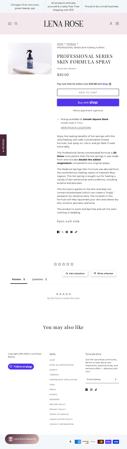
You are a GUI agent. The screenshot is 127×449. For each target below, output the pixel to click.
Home (60, 44)
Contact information (62, 424)
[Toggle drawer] (10, 24)
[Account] (111, 23)
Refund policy (58, 404)
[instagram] (91, 389)
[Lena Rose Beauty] (63, 23)
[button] (76, 232)
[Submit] (115, 379)
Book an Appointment (62, 365)
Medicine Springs (66, 69)
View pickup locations (76, 128)
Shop (52, 360)
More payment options (88, 110)
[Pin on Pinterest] (67, 232)
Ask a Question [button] (77, 273)
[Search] (16, 23)
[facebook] (86, 389)
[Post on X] (62, 232)
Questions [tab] (37, 279)
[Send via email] (71, 232)
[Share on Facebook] (58, 232)
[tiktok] (96, 389)
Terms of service (59, 414)
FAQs (52, 385)
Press (53, 389)
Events (53, 394)
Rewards (55, 399)
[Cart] (117, 23)
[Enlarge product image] (30, 58)
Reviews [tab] (16, 279)
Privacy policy (58, 409)
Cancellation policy (61, 419)
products (71, 44)
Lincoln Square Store (95, 119)
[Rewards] (22, 439)
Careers (54, 375)
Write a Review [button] (105, 273)
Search (54, 370)
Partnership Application (63, 380)
